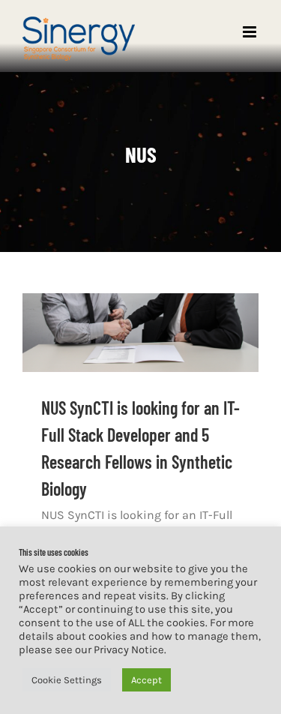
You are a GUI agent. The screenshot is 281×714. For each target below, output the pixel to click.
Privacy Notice (129, 650)
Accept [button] (146, 680)
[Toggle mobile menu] (251, 32)
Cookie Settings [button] (66, 680)
